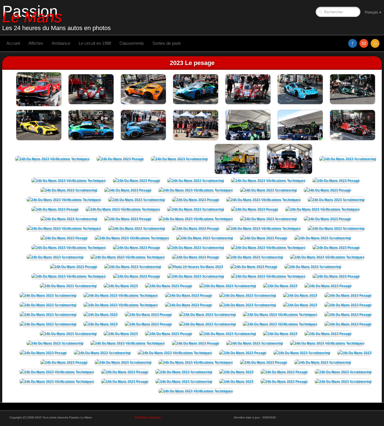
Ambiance (61, 43)
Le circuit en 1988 (95, 43)
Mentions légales (148, 418)
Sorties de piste (166, 43)
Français (373, 12)
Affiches (35, 43)
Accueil (13, 43)
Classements (131, 43)
